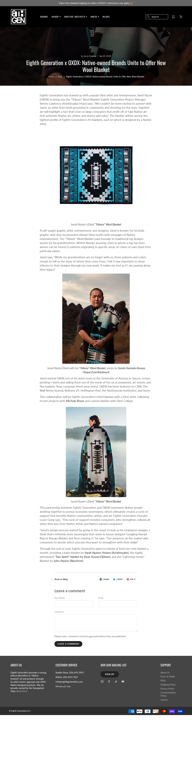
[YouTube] (122, 681)
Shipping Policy (168, 684)
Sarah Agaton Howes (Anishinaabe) (107, 552)
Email (100, 598)
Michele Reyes (75, 401)
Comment (59, 612)
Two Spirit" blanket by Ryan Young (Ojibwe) (83, 556)
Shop (56, 16)
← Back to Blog (59, 579)
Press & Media (167, 676)
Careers (164, 700)
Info (94, 16)
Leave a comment (68, 644)
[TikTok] (115, 681)
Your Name (59, 598)
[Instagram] (102, 681)
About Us (165, 672)
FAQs (163, 680)
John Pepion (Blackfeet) (68, 560)
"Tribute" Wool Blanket (108, 224)
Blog (106, 16)
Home (44, 16)
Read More (21, 691)
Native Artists (75, 16)
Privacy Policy (167, 688)
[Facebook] (109, 681)
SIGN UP (109, 674)
